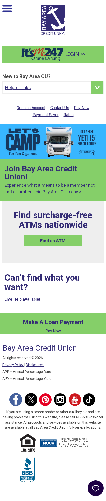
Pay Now (81, 107)
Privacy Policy (13, 365)
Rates (69, 114)
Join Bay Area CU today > (57, 191)
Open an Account (31, 107)
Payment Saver (46, 114)
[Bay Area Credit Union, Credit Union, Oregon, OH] (27, 468)
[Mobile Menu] (7, 9)
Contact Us (59, 107)
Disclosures (35, 365)
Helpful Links (18, 87)
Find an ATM (53, 240)
